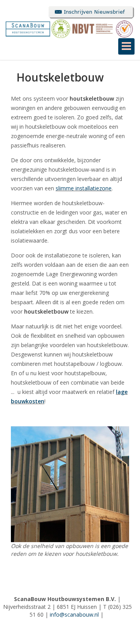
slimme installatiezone (84, 188)
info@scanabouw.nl (74, 614)
